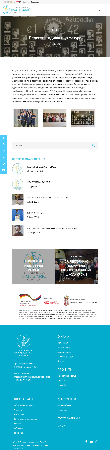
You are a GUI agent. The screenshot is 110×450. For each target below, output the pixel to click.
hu (14, 2)
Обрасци (18, 428)
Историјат (63, 342)
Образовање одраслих (25, 419)
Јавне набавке (64, 405)
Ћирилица (35, 2)
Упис (61, 426)
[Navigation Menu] (105, 10)
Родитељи (19, 414)
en (8, 2)
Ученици (18, 409)
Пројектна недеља (67, 375)
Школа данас (64, 347)
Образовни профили (24, 405)
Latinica (26, 2)
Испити (17, 423)
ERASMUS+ (63, 384)
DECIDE (61, 380)
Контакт (62, 361)
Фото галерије (69, 418)
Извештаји (63, 409)
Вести (55, 30)
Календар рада (65, 356)
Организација (64, 351)
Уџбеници (18, 432)
